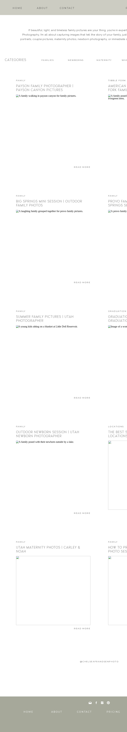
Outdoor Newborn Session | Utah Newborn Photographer (47, 434)
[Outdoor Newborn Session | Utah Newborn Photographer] (53, 475)
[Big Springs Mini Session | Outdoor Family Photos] (53, 244)
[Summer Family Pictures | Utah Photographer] (53, 359)
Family (20, 80)
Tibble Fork (117, 80)
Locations (116, 426)
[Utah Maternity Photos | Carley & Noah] (53, 590)
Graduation (117, 311)
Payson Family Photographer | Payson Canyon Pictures (44, 88)
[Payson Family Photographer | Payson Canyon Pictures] (53, 129)
